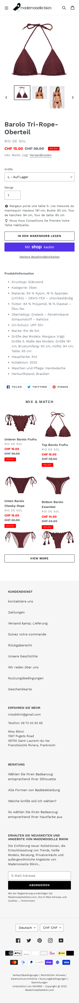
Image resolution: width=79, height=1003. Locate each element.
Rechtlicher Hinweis (53, 975)
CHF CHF (50, 928)
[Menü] (6, 7)
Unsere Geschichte (23, 656)
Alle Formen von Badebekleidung (34, 790)
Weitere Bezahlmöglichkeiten (39, 256)
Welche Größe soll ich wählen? (32, 801)
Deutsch (25, 928)
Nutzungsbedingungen (26, 678)
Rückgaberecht (20, 645)
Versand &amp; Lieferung (28, 623)
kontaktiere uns (20, 601)
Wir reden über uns (23, 667)
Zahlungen (16, 612)
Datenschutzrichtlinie (24, 978)
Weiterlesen (28, 900)
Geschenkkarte (20, 689)
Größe (8, 169)
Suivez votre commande (27, 634)
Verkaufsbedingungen (26, 975)
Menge (8, 187)
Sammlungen (39, 982)
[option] (22, 92)
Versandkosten (40, 155)
